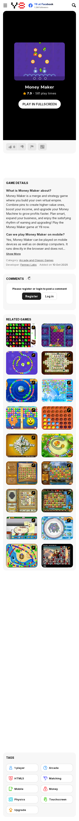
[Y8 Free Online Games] (18, 5)
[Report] (32, 146)
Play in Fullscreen (39, 104)
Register (31, 296)
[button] (13, 253)
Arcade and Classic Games (36, 260)
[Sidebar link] (5, 5)
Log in (49, 296)
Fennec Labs (28, 264)
